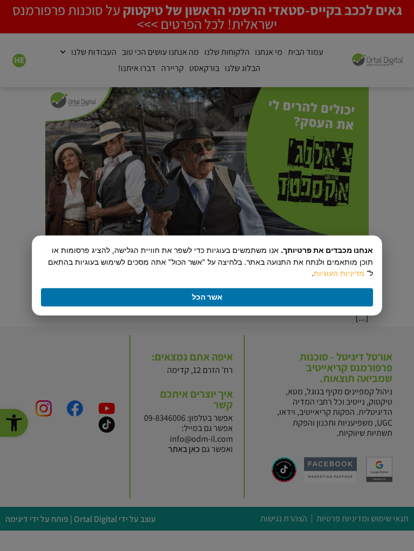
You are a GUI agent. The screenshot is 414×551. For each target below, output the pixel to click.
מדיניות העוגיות (339, 273)
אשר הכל (207, 297)
